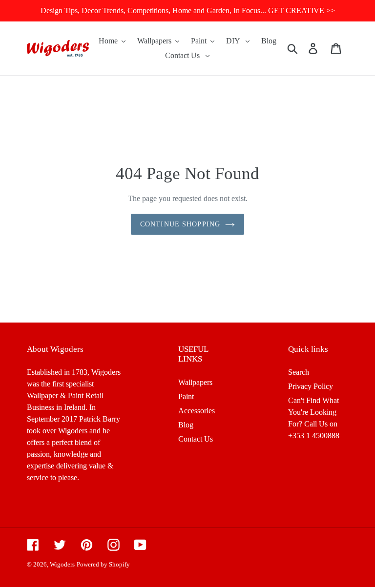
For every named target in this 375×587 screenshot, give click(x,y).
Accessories (196, 410)
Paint (186, 396)
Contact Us (195, 439)
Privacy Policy (310, 386)
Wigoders (62, 564)
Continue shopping (180, 224)
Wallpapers (195, 382)
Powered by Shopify (103, 564)
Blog (185, 425)
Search (298, 372)
